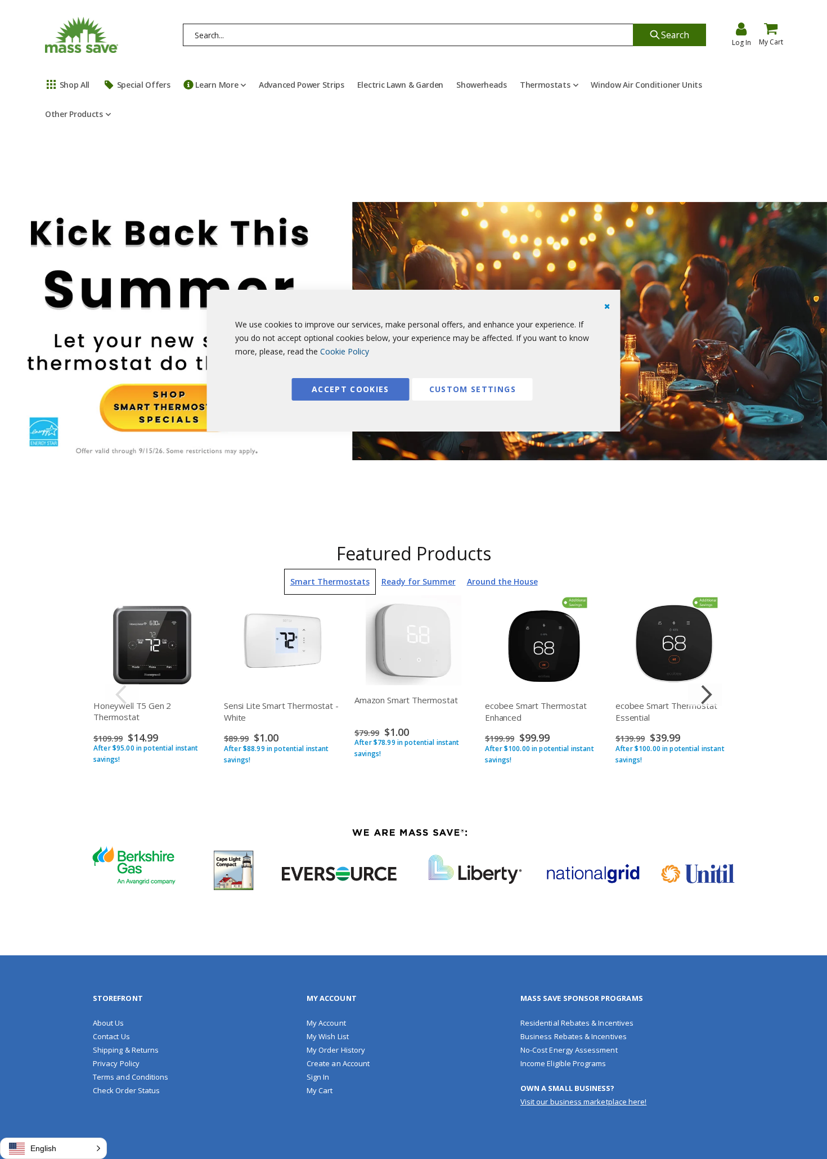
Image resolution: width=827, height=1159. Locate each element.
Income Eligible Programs (563, 1063)
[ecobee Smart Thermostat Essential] (674, 643)
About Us (108, 1023)
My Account (326, 1023)
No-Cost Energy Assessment (569, 1050)
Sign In (318, 1077)
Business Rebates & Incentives (573, 1036)
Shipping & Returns (126, 1050)
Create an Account (338, 1063)
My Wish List (328, 1036)
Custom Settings (472, 389)
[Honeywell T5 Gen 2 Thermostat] (152, 642)
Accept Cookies (350, 389)
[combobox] (408, 35)
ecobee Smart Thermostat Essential (666, 711)
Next (705, 695)
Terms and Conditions (130, 1077)
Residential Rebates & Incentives (576, 1023)
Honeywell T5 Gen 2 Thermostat (132, 711)
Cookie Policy (344, 351)
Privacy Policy (116, 1063)
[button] (53, 1148)
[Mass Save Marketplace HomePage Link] (81, 35)
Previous (122, 695)
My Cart (319, 1090)
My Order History (336, 1050)
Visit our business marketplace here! (583, 1102)
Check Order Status (126, 1090)
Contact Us (111, 1036)
